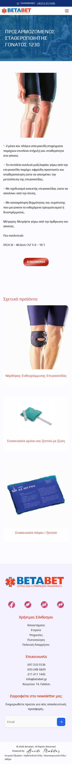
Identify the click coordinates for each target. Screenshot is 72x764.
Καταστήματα (36, 625)
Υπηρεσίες (36, 635)
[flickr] (60, 604)
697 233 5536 (36, 664)
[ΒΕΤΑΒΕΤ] (16, 11)
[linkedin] (44, 604)
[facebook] (11, 604)
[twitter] (27, 604)
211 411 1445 (36, 674)
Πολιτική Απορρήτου (36, 644)
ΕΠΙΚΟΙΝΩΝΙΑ (36, 261)
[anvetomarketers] (42, 750)
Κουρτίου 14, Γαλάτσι (36, 684)
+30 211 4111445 (46, 3)
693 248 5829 (36, 669)
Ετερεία (36, 630)
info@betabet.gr (36, 679)
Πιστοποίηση (36, 639)
